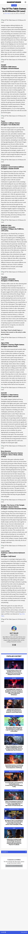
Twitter (15, 645)
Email (13, 645)
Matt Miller (7, 13)
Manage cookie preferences (14, 866)
